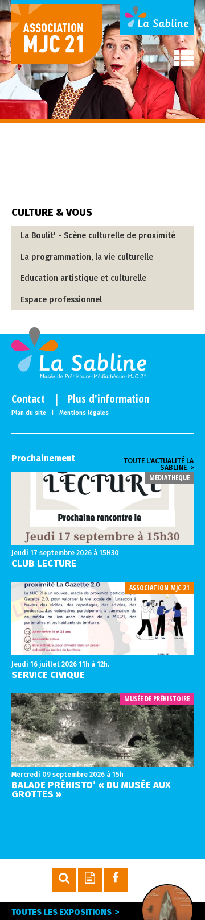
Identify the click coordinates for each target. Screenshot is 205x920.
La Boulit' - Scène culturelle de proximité (97, 235)
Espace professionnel (61, 300)
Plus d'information (108, 399)
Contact (28, 399)
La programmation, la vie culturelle (86, 257)
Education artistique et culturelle (83, 278)
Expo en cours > (165, 910)
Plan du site (28, 413)
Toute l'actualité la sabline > (159, 464)
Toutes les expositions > (65, 912)
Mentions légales (84, 413)
